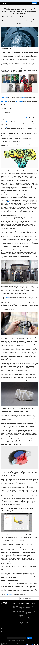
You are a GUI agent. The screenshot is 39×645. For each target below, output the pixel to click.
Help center (3, 630)
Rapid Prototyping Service (21, 622)
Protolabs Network (19, 101)
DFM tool (25, 563)
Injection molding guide (28, 615)
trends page (9, 594)
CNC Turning (22, 611)
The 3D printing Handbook (28, 608)
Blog (32, 614)
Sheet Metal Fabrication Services (21, 618)
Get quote (34, 3)
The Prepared (24, 127)
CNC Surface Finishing (22, 613)
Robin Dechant (4, 117)
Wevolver (16, 111)
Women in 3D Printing (6, 201)
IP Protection (15, 611)
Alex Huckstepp (4, 97)
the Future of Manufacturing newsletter (20, 117)
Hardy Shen (3, 107)
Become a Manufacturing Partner (34, 608)
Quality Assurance (15, 609)
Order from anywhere (27, 620)
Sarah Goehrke (4, 121)
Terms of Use (34, 612)
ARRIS (23, 97)
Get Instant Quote (4, 631)
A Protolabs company (15, 613)
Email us (2, 628)
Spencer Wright (4, 127)
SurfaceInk (31, 107)
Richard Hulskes (4, 111)
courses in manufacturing (22, 119)
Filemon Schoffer (4, 101)
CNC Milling (22, 609)
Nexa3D (29, 123)
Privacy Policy (34, 611)
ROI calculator (28, 622)
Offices (2, 627)
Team (32, 606)
